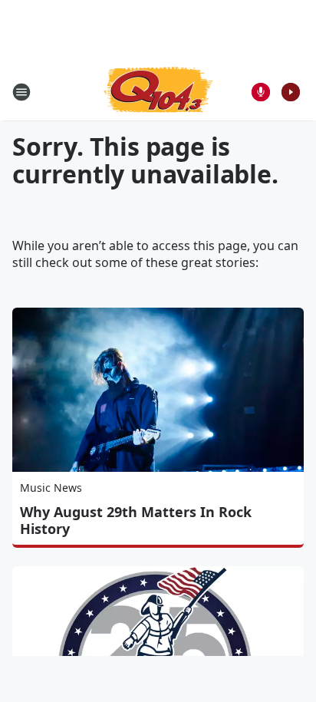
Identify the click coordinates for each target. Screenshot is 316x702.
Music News (51, 487)
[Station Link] (158, 92)
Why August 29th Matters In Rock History (136, 520)
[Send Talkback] (261, 92)
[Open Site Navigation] (21, 92)
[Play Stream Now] (290, 92)
